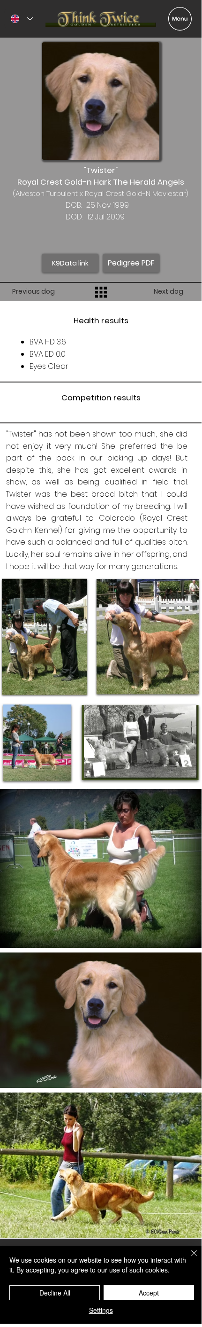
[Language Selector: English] (21, 18)
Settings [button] (101, 1310)
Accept (149, 1292)
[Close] (188, 1259)
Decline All (54, 1292)
